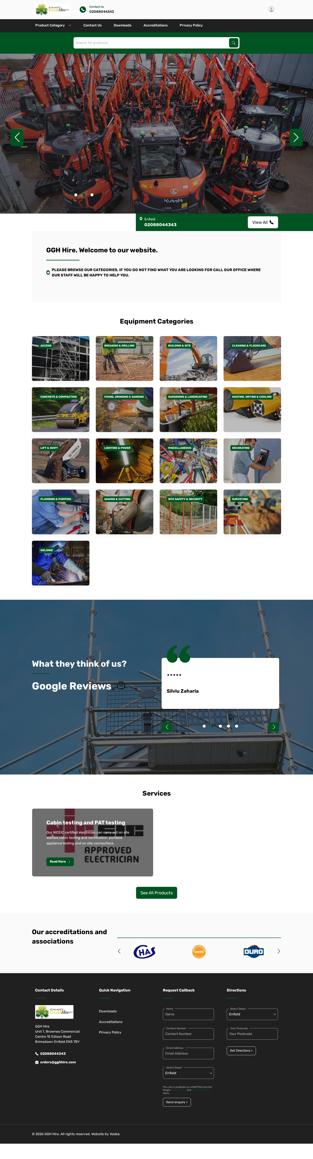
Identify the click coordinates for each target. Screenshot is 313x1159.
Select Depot (174, 1067)
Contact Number (176, 1028)
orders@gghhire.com (58, 1062)
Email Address (174, 1047)
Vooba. (115, 1134)
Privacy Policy (191, 25)
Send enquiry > (177, 1102)
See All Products (157, 892)
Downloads (123, 25)
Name (169, 1008)
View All (260, 222)
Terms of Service (201, 1090)
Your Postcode (239, 1028)
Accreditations (156, 25)
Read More (58, 861)
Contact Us (92, 25)
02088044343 (53, 1054)
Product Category (50, 25)
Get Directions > (241, 1050)
